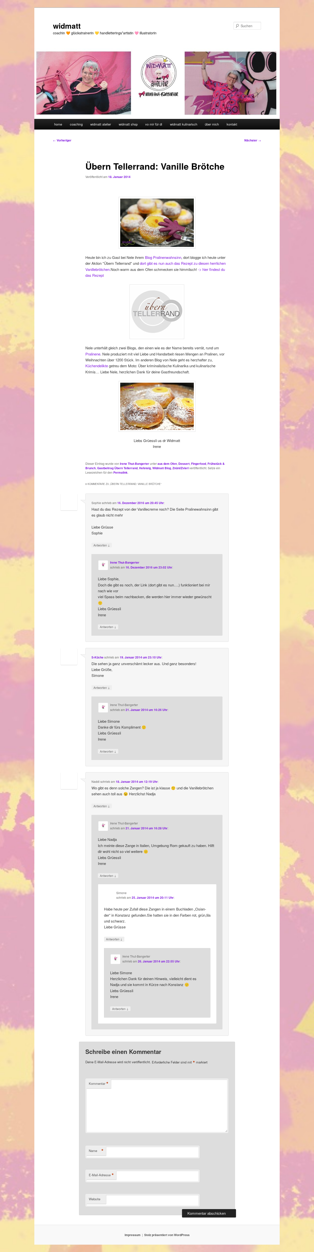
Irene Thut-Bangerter (134, 463)
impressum (133, 1235)
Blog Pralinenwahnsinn (163, 257)
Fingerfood (198, 463)
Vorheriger (62, 140)
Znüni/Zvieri (180, 468)
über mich (212, 124)
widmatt (67, 25)
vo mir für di (153, 124)
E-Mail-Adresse (101, 1175)
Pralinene (92, 353)
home (58, 124)
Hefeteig (145, 468)
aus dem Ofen (167, 463)
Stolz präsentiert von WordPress (167, 1235)
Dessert (184, 463)
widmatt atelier (100, 124)
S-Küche (98, 657)
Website (94, 1199)
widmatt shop (128, 124)
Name (96, 1151)
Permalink (120, 472)
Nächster (252, 140)
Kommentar (98, 1084)
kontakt (232, 124)
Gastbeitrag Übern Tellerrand (117, 468)
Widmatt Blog (161, 468)
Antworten (101, 545)
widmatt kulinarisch (183, 124)
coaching (76, 124)
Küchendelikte (96, 365)
